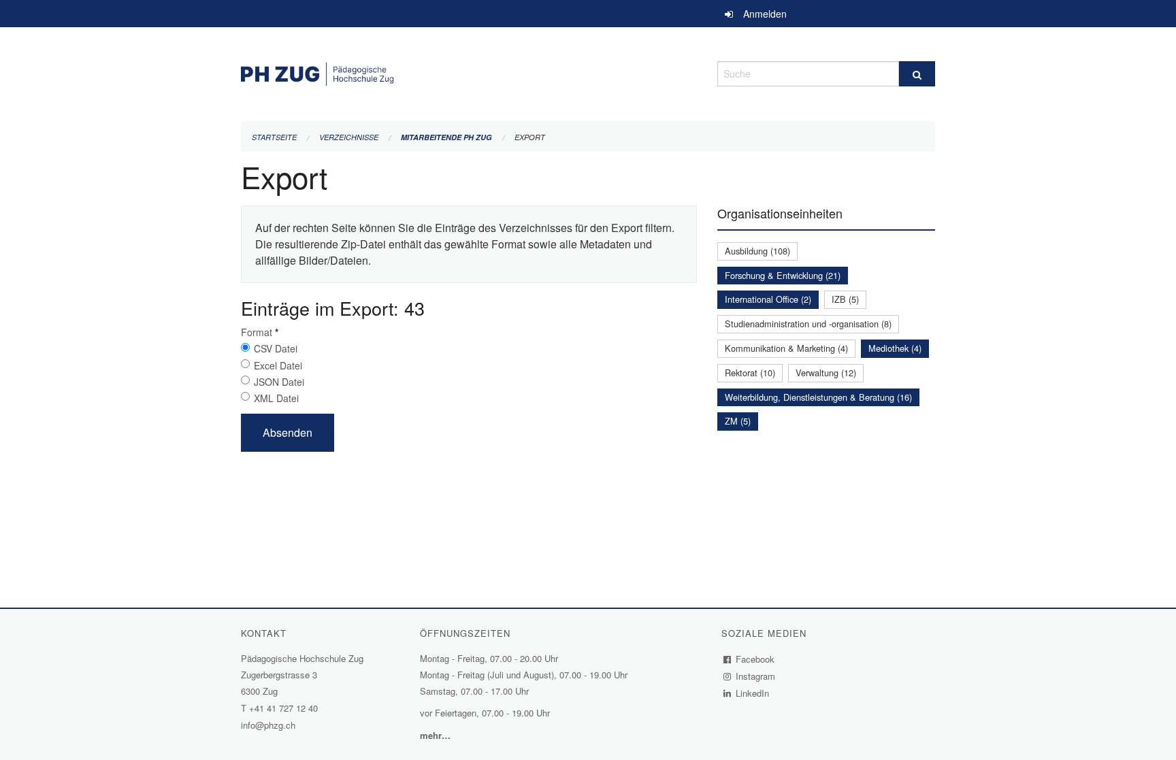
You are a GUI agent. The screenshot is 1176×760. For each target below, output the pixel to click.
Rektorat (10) (750, 372)
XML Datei (276, 398)
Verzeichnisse (348, 137)
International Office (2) (768, 299)
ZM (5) (738, 420)
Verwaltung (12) (826, 372)
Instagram (756, 676)
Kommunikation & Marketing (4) (786, 348)
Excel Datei (278, 365)
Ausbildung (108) (757, 250)
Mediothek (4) (894, 348)
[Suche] (917, 73)
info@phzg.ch (268, 724)
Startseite (274, 137)
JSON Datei (279, 382)
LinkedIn (752, 693)
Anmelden (765, 13)
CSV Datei (275, 348)
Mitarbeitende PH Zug (446, 137)
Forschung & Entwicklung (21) (782, 275)
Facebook (755, 658)
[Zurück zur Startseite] (469, 72)
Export (529, 137)
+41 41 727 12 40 (283, 707)
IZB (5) (845, 299)
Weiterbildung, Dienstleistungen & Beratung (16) (818, 397)
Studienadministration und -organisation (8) (808, 323)
